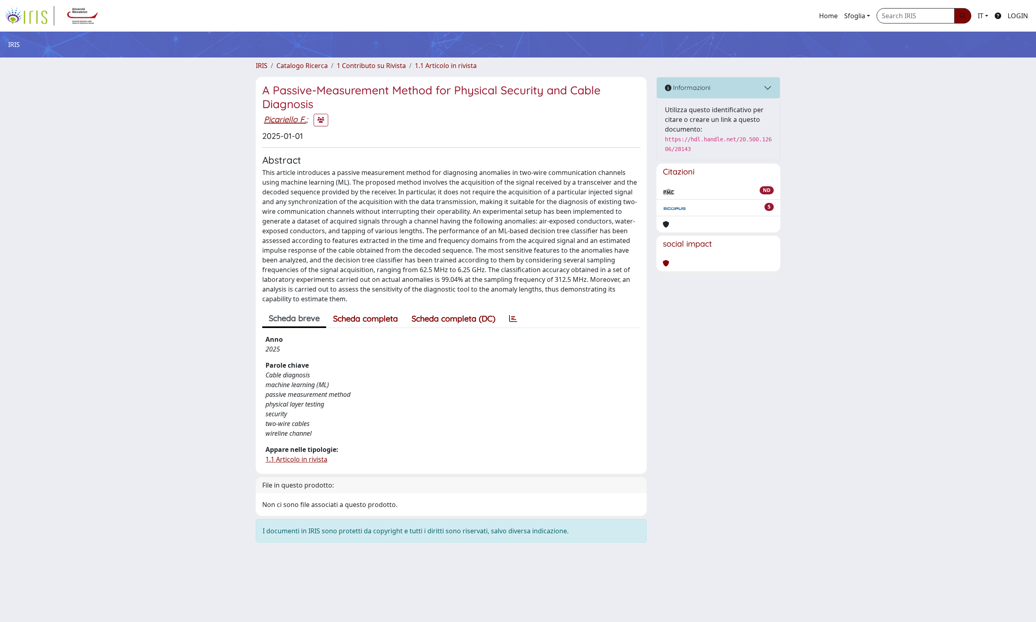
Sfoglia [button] (854, 15)
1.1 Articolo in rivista (446, 65)
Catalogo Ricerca (302, 65)
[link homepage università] (82, 16)
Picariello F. (285, 119)
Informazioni (690, 87)
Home (828, 15)
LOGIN (1018, 15)
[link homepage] (29, 16)
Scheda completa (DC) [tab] (453, 318)
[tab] (513, 318)
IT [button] (980, 15)
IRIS (261, 65)
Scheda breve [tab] (294, 318)
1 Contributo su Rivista (371, 65)
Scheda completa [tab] (365, 318)
